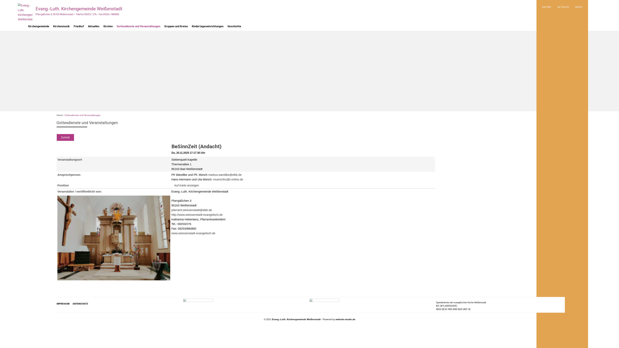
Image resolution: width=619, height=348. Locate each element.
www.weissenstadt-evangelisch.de (193, 233)
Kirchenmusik (61, 26)
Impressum (63, 303)
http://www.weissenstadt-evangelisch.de (197, 214)
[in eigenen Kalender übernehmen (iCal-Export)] (173, 137)
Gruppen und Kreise (176, 26)
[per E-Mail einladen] (176, 137)
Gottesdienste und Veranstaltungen (138, 26)
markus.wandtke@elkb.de (225, 174)
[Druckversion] (183, 137)
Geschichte (234, 26)
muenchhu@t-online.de (228, 179)
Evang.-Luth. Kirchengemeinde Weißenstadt (79, 8)
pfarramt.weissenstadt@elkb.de (191, 210)
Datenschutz (80, 303)
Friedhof (79, 26)
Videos (578, 7)
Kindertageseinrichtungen (207, 26)
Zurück (65, 137)
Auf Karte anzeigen (186, 185)
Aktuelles (563, 7)
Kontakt (547, 7)
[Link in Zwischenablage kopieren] (180, 137)
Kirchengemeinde (38, 26)
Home (60, 115)
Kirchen (108, 26)
